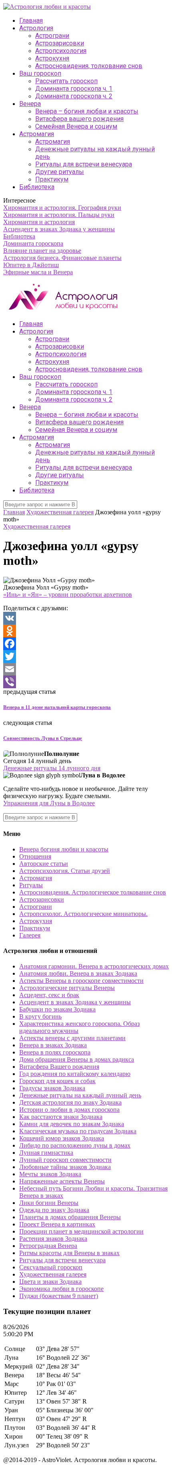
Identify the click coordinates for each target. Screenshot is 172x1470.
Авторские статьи (43, 863)
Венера (30, 103)
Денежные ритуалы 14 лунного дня (51, 768)
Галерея (29, 935)
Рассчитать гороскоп (66, 81)
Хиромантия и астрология (39, 222)
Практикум (51, 179)
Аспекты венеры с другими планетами (72, 1038)
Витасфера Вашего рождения (59, 1066)
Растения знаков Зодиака (53, 1238)
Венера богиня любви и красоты (63, 849)
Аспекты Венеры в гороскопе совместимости (81, 980)
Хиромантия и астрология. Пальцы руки (58, 214)
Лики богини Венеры (48, 1202)
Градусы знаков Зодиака (52, 1088)
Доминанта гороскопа (33, 243)
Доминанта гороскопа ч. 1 (73, 88)
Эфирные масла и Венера (38, 272)
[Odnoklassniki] (86, 631)
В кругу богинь (40, 1016)
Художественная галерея (60, 512)
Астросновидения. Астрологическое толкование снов (92, 892)
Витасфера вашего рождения (79, 119)
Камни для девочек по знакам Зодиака (71, 1124)
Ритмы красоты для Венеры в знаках (69, 1252)
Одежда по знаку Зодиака (54, 1209)
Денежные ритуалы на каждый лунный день (80, 1095)
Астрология (36, 28)
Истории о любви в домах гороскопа (69, 1109)
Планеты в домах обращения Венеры (70, 1217)
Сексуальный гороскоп (50, 1267)
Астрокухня (52, 58)
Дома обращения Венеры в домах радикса (76, 1059)
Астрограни (52, 35)
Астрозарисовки (59, 43)
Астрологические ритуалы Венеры (67, 987)
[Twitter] (86, 656)
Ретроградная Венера (48, 1245)
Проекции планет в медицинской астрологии (81, 1231)
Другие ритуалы (59, 172)
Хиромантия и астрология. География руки (62, 207)
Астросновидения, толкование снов (88, 66)
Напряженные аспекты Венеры (62, 1181)
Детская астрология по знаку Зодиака (70, 1102)
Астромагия (36, 134)
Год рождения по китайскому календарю (74, 1073)
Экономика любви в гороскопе (61, 1288)
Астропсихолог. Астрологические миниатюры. (83, 913)
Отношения (35, 856)
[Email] (86, 669)
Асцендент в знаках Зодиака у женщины (59, 229)
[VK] (86, 618)
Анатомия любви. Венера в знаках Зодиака (78, 973)
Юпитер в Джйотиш (31, 265)
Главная (31, 20)
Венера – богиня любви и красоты (86, 111)
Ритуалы (31, 885)
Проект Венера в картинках (57, 1224)
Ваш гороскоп (40, 73)
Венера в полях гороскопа (54, 1052)
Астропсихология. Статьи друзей (64, 870)
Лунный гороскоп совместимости (65, 1159)
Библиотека (36, 187)
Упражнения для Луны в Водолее (49, 803)
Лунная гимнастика (46, 1152)
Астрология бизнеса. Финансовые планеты (62, 257)
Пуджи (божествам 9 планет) (58, 1295)
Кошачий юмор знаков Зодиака (61, 1138)
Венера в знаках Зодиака (53, 1045)
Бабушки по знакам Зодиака (57, 1009)
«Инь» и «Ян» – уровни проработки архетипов (67, 594)
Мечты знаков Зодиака (50, 1174)
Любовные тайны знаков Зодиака (65, 1167)
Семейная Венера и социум (76, 126)
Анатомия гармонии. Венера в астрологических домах (94, 966)
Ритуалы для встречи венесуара (83, 164)
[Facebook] (86, 643)
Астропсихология (60, 51)
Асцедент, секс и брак (49, 995)
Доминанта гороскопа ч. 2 (73, 96)
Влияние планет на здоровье (42, 250)
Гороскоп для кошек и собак (57, 1081)
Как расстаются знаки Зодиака (60, 1116)
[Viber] (86, 681)
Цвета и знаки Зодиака (50, 1281)
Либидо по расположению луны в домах (74, 1145)
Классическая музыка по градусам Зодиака (77, 1131)
